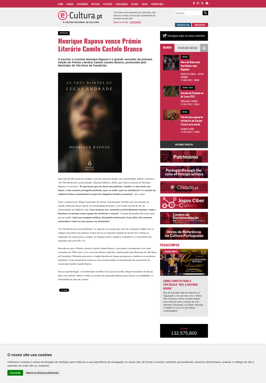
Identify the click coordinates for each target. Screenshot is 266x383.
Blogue (134, 4)
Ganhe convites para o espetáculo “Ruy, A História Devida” (180, 284)
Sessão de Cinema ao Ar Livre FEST (192, 95)
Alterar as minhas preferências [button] (42, 372)
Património (82, 4)
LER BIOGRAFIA (135, 22)
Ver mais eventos (184, 144)
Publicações (122, 4)
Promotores (157, 4)
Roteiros (107, 4)
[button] (119, 75)
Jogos (145, 4)
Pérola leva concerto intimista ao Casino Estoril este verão (192, 120)
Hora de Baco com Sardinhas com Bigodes (190, 65)
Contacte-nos (183, 25)
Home (60, 4)
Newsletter (200, 25)
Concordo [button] (15, 372)
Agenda (69, 4)
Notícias (95, 4)
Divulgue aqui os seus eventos (186, 35)
